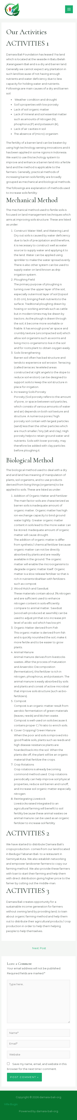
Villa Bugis (10, 1104)
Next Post (39, 948)
